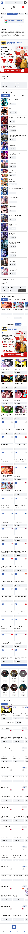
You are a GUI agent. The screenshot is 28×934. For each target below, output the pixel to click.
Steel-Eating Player (18, 568)
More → (24, 732)
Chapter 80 (4, 746)
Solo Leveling (12, 233)
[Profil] (24, 931)
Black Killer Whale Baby (18, 781)
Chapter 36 (16, 722)
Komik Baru (18, 726)
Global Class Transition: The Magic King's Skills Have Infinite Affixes (20, 584)
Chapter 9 (17, 542)
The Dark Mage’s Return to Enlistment (7, 522)
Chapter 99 (17, 557)
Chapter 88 (12, 121)
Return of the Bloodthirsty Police (20, 476)
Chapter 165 (4, 766)
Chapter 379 (13, 175)
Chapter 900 (13, 130)
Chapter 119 (12, 157)
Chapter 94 (4, 557)
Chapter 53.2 (16, 746)
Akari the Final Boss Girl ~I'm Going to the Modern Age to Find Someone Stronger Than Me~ (20, 491)
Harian (14, 95)
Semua (4, 299)
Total (23, 95)
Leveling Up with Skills (6, 761)
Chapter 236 (4, 650)
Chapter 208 (13, 193)
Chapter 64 (17, 495)
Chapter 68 (17, 526)
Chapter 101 (18, 619)
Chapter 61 (4, 886)
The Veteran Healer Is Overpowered (20, 661)
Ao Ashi (11, 170)
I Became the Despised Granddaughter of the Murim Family (7, 568)
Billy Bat (16, 368)
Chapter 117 (16, 786)
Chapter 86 (12, 228)
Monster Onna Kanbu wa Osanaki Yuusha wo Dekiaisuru (6, 902)
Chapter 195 (13, 219)
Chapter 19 (4, 826)
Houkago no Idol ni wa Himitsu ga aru (6, 882)
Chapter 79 (4, 846)
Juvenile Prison (4, 445)
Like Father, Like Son (5, 862)
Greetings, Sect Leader (6, 507)
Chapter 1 (16, 926)
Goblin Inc (3, 398)
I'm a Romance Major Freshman (20, 537)
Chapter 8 (4, 588)
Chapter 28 (4, 387)
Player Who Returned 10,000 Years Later (7, 537)
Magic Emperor (12, 126)
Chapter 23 (4, 665)
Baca (5, 685)
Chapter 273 (16, 766)
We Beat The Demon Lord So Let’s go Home (18, 922)
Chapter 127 (4, 464)
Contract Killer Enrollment (20, 398)
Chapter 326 (13, 210)
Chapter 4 (4, 619)
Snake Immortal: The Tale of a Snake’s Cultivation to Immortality (20, 615)
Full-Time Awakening (14, 99)
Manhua (23, 299)
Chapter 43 (4, 806)
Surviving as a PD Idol (19, 429)
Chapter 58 (4, 372)
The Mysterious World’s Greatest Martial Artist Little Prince (7, 460)
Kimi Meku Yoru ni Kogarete (18, 718)
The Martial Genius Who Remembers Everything (7, 661)
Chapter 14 (17, 603)
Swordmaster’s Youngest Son (16, 188)
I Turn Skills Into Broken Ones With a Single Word (7, 584)
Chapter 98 (4, 573)
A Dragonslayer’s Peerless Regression (20, 553)
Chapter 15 (17, 387)
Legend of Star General (19, 630)
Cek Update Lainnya (14, 669)
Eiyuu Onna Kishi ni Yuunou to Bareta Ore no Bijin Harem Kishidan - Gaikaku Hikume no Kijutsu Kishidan (20, 599)
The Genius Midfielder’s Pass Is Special (20, 522)
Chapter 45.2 (4, 786)
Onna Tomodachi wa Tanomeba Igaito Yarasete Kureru (18, 801)
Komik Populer (18, 318)
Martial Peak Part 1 (13, 197)
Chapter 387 (18, 634)
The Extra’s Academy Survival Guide (18, 862)
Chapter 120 (16, 866)
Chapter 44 (4, 926)
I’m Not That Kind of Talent (7, 630)
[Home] (3, 931)
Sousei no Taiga (17, 645)
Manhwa (17, 299)
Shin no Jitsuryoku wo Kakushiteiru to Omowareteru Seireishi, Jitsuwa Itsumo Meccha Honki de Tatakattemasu (7, 615)
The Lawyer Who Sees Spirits (20, 460)
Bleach (10, 108)
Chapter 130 (18, 480)
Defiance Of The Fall (5, 383)
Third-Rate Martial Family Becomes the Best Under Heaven (6, 821)
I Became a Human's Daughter (18, 821)
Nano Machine (12, 206)
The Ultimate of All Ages (14, 162)
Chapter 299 (13, 246)
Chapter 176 (12, 139)
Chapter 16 (17, 403)
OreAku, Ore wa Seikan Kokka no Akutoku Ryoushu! (18, 741)
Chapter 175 (18, 418)
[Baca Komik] (2, 2)
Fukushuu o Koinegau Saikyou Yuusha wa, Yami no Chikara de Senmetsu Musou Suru (6, 309)
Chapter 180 (13, 237)
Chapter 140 (4, 313)
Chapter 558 (13, 166)
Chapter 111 (4, 449)
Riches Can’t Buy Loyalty (20, 445)
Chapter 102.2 (17, 313)
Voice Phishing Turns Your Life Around (7, 553)
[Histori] (17, 931)
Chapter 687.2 (13, 112)
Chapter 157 (4, 542)
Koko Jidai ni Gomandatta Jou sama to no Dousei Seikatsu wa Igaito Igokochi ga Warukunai (6, 801)
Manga (10, 299)
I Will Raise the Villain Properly (20, 507)
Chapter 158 (13, 103)
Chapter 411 (12, 148)
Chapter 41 (17, 511)
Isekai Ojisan (4, 841)
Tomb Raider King (13, 144)
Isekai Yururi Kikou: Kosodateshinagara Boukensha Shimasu (6, 741)
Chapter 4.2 (16, 846)
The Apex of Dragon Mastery (7, 645)
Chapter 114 (12, 264)
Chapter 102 (4, 526)
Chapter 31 (16, 826)
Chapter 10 (4, 403)
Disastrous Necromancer (15, 242)
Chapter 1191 (13, 184)
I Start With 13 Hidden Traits (6, 922)
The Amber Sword (18, 383)
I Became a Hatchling (6, 414)
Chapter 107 (12, 273)
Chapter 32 (4, 511)
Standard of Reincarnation (15, 215)
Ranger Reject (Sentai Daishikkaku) (7, 599)
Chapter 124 (4, 603)
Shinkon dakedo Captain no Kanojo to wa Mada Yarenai (18, 841)
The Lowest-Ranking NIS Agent (18, 882)
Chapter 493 (16, 906)
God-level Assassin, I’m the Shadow (17, 251)
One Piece (11, 179)
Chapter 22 (4, 418)
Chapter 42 (17, 650)
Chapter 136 (13, 255)
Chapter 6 (17, 372)
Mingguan (5, 95)
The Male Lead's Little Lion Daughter (20, 414)
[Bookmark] (10, 931)
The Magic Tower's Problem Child (7, 368)
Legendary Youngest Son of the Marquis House (7, 429)
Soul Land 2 (15, 902)
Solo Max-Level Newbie (18, 761)
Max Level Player (13, 224)
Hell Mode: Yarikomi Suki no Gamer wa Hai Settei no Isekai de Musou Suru (18, 309)
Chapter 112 (18, 449)
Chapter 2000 (13, 201)
